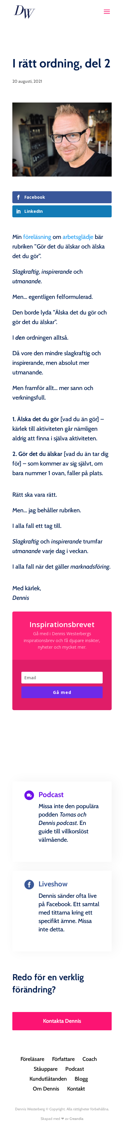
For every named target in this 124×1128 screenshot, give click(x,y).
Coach (89, 1059)
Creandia (76, 1118)
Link (62, 860)
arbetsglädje (78, 236)
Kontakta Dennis (62, 1021)
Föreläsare (32, 1059)
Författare (63, 1059)
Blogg (81, 1079)
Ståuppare (45, 1069)
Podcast (74, 1069)
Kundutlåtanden (48, 1079)
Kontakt (76, 1088)
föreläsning (37, 236)
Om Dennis (46, 1088)
